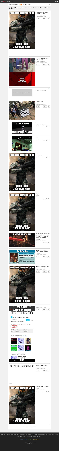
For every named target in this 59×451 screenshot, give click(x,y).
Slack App (24, 436)
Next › (34, 426)
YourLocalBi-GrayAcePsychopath (41, 61)
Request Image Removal (31, 436)
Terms (18, 436)
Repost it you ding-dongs (42, 266)
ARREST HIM (39, 101)
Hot (20, 4)
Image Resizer (48, 434)
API (21, 436)
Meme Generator (13, 434)
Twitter (25, 439)
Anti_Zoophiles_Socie (13, 4)
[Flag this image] (49, 18)
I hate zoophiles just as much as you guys (42, 13)
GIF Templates (28, 434)
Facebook (21, 439)
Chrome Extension (36, 439)
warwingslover (38, 239)
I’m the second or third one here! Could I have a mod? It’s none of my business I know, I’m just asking (43, 235)
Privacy (56, 434)
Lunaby (37, 103)
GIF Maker (8, 434)
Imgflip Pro (3, 434)
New (23, 4)
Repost (37, 194)
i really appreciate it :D (41, 365)
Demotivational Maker (41, 434)
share (44, 18)
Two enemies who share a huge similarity (42, 59)
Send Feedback (39, 436)
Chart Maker (35, 434)
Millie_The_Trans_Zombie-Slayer (41, 268)
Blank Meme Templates (21, 434)
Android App (30, 439)
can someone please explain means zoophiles (42, 251)
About (53, 434)
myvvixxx (38, 122)
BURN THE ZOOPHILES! (42, 386)
